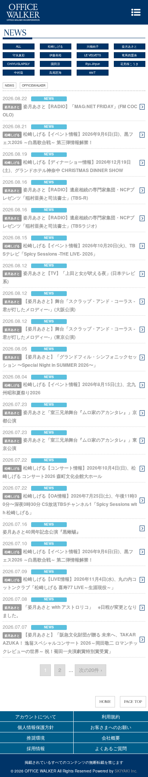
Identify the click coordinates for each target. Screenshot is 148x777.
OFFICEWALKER (34, 85)
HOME (105, 701)
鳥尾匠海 (55, 72)
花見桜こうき (129, 64)
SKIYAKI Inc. (126, 771)
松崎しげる (55, 46)
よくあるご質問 (111, 748)
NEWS (9, 85)
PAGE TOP (133, 701)
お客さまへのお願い (110, 727)
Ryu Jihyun (92, 64)
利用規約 (111, 716)
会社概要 (111, 737)
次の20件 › (90, 669)
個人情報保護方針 (35, 727)
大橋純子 (93, 46)
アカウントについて (35, 716)
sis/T (92, 72)
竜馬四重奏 (129, 55)
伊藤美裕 (55, 55)
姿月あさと (129, 46)
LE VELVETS (92, 55)
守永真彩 (19, 55)
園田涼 (55, 64)
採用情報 (36, 748)
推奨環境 (36, 737)
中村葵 (18, 72)
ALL (18, 46)
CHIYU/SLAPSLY (18, 64)
